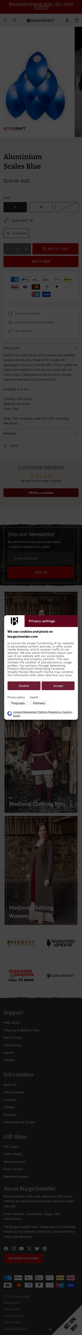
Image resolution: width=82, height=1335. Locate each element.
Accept (58, 686)
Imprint (34, 697)
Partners (39, 703)
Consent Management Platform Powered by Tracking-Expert (43, 714)
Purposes (18, 703)
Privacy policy (16, 697)
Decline (24, 686)
